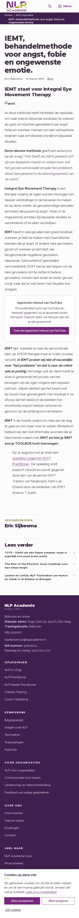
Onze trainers (14, 813)
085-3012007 (13, 632)
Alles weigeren (58, 900)
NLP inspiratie (24, 15)
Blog (50, 78)
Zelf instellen (13, 909)
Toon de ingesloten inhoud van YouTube (39, 330)
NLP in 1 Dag (13, 670)
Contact (10, 835)
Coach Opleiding (16, 699)
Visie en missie (14, 820)
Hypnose (11, 749)
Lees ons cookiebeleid (41, 892)
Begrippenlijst (14, 720)
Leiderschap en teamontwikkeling (28, 785)
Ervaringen (12, 828)
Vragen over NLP (16, 727)
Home (8, 15)
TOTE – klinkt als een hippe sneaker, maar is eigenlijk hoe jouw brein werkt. (39, 554)
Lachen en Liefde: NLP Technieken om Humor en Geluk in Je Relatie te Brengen (39, 577)
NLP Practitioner (15, 677)
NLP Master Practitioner (20, 684)
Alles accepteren (22, 900)
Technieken (12, 735)
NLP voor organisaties (19, 770)
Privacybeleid (14, 863)
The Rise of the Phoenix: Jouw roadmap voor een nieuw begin (39, 565)
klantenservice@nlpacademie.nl (25, 639)
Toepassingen (14, 742)
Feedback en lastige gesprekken (27, 792)
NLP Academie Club (18, 856)
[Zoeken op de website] (50, 6)
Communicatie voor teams (22, 777)
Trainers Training (16, 692)
